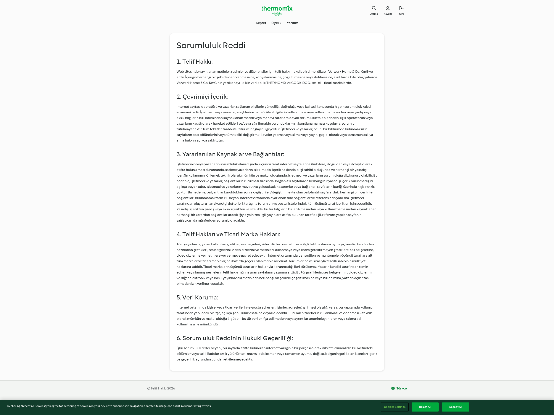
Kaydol (388, 13)
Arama (374, 13)
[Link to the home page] (277, 10)
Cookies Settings (395, 407)
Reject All (425, 407)
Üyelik (276, 23)
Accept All (455, 407)
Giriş (401, 13)
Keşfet (261, 23)
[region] (277, 407)
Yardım (292, 23)
